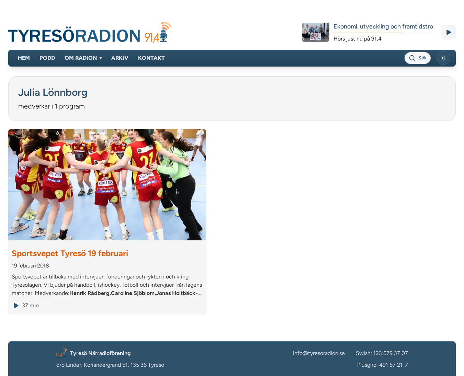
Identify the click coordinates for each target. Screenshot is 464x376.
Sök (422, 58)
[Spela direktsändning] (448, 32)
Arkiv (119, 58)
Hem (24, 58)
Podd (47, 58)
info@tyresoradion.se (319, 353)
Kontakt (151, 58)
